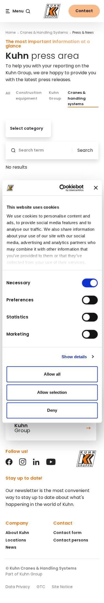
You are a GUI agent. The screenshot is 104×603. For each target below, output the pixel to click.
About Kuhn (17, 532)
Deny (52, 410)
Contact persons (70, 540)
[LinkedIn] (36, 464)
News (11, 547)
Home (11, 32)
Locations (16, 540)
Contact (84, 11)
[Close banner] (96, 188)
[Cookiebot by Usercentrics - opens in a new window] (61, 188)
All (8, 93)
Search (85, 150)
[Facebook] (9, 464)
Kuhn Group (55, 95)
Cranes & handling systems (77, 98)
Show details (74, 356)
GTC (41, 586)
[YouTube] (50, 464)
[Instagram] (22, 464)
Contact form (67, 532)
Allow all (52, 374)
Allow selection (52, 392)
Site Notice (62, 586)
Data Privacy (18, 586)
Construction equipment (29, 95)
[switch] (90, 300)
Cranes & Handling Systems (44, 32)
